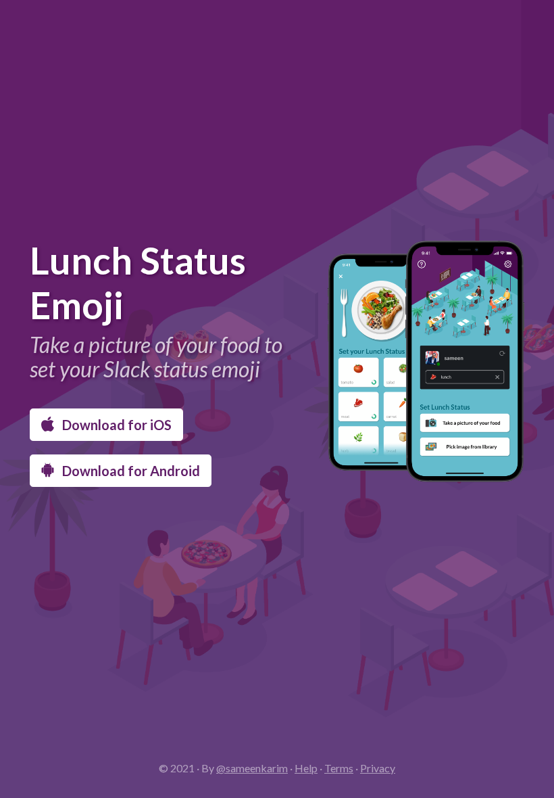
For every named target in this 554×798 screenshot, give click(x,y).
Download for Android (129, 471)
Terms (338, 767)
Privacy (377, 767)
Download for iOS (115, 425)
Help (306, 767)
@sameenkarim (252, 767)
